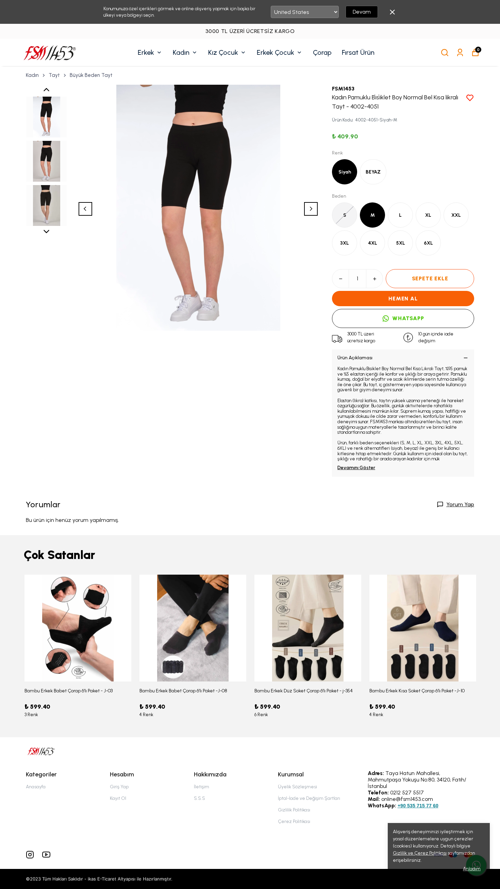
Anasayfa (36, 787)
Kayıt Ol (118, 798)
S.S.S (199, 798)
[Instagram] (30, 855)
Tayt (54, 75)
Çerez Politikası (294, 821)
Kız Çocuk (223, 52)
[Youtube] (46, 855)
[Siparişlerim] (460, 52)
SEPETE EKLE (430, 278)
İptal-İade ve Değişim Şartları (309, 798)
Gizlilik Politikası (294, 810)
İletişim (201, 787)
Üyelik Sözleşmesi (297, 787)
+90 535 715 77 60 (418, 805)
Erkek (146, 52)
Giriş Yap (119, 787)
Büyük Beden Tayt (91, 75)
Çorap (322, 52)
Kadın (181, 52)
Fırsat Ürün (358, 52)
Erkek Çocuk (275, 52)
